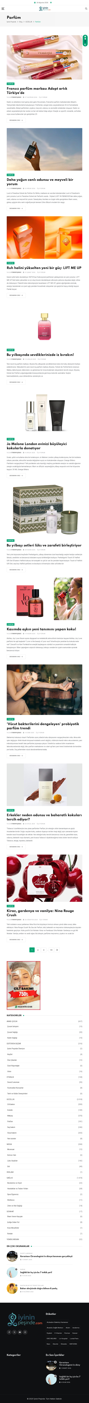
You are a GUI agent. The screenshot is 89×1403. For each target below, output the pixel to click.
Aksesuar (10, 1149)
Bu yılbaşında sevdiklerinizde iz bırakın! (40, 355)
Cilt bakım (11, 1104)
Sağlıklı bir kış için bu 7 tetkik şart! (36, 1272)
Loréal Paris (74, 1339)
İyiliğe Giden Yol (13, 1222)
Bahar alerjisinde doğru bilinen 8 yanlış (38, 1289)
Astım (68, 1328)
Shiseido (64, 1344)
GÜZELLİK (10, 1099)
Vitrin (9, 1071)
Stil (8, 1166)
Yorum (44, 97)
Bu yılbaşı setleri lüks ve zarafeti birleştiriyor (44, 545)
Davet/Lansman (13, 1082)
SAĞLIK (10, 1178)
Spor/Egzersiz (12, 1194)
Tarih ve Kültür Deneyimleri (17, 1094)
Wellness (10, 1200)
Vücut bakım (11, 1133)
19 (51, 950)
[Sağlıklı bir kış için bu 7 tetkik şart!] (12, 1272)
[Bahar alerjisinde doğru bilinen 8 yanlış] (12, 1288)
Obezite (55, 1344)
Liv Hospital (63, 1339)
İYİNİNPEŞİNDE (16, 97)
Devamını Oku (15, 120)
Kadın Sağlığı (12, 1038)
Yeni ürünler (11, 1139)
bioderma (76, 1328)
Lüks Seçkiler (12, 1161)
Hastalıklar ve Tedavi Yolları (17, 1189)
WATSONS (73, 1344)
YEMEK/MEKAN (13, 1239)
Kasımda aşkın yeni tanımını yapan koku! (41, 629)
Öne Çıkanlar (12, 1060)
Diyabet (49, 1333)
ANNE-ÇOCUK (12, 1021)
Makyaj (10, 1116)
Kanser (75, 1333)
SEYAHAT (10, 1211)
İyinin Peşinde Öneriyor (16, 1049)
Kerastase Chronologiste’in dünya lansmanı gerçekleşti (46, 1256)
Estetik (10, 1110)
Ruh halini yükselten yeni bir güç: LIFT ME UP (44, 268)
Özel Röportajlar (13, 1066)
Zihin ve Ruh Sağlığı (14, 1206)
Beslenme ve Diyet (14, 1183)
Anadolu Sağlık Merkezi (55, 1328)
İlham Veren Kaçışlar (15, 1216)
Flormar (67, 1333)
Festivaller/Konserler (15, 1088)
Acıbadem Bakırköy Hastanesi (57, 1322)
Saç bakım (11, 1127)
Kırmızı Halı (11, 1155)
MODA (9, 1144)
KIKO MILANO (52, 1339)
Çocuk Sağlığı (12, 1032)
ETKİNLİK (10, 1077)
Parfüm (10, 1121)
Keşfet (9, 1054)
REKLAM (10, 1172)
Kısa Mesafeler (13, 1228)
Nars (48, 1344)
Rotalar (10, 1234)
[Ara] (86, 8)
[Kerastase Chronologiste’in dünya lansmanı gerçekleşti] (12, 1256)
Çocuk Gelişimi (12, 1026)
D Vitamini (58, 1333)
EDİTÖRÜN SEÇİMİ (14, 1044)
